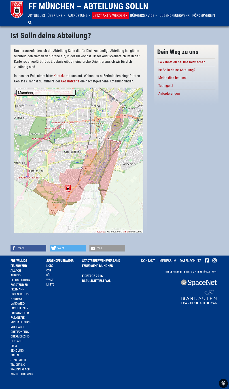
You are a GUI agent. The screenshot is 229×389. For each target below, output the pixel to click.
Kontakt (59, 76)
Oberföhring (20, 331)
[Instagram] (214, 261)
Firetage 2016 (92, 276)
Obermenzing (20, 336)
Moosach (17, 327)
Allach (16, 270)
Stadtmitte (19, 360)
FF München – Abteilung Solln (88, 6)
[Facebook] (207, 261)
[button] (57, 15)
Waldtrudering (22, 374)
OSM (126, 231)
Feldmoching (20, 280)
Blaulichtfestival (96, 281)
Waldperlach (20, 369)
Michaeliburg (20, 322)
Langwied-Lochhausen (19, 306)
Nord (49, 265)
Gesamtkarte (70, 81)
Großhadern (20, 294)
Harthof (17, 299)
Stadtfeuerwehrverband (101, 261)
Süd (48, 275)
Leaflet (101, 231)
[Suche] (30, 22)
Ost (48, 270)
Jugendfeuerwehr (60, 261)
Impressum (167, 261)
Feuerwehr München (97, 266)
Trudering (18, 364)
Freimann (17, 289)
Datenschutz (190, 261)
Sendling (17, 350)
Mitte (50, 284)
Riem (14, 346)
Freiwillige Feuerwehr (19, 263)
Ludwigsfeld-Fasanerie (20, 315)
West (49, 280)
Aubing (16, 275)
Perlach (17, 341)
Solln (15, 355)
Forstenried (19, 284)
